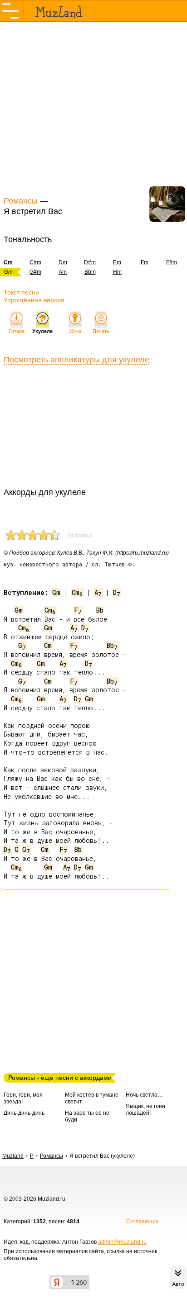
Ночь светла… (144, 1095)
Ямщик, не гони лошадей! (145, 1109)
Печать (101, 331)
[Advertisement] (93, 107)
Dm (63, 262)
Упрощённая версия (34, 300)
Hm (117, 272)
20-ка (75, 331)
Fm (144, 262)
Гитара (17, 331)
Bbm (90, 272)
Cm (77, 592)
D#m (90, 262)
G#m (35, 272)
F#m (171, 262)
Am (63, 272)
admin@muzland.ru (122, 1242)
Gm (56, 592)
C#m (35, 262)
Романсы (21, 200)
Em (117, 262)
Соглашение (142, 1221)
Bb (99, 610)
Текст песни (21, 292)
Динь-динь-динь (24, 1113)
